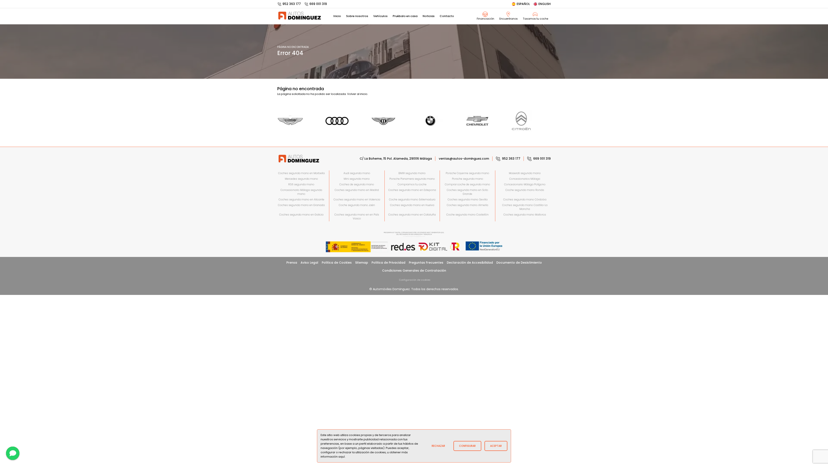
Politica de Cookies (337, 262)
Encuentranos (508, 18)
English (544, 4)
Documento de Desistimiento (519, 262)
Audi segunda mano (356, 173)
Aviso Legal (309, 262)
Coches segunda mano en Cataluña (412, 214)
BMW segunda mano (412, 173)
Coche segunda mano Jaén (357, 205)
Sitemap (361, 262)
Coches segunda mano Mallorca (524, 214)
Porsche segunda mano (467, 179)
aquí (341, 457)
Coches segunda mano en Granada (301, 205)
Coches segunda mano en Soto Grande (467, 192)
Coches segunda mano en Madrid (357, 190)
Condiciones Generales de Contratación (414, 270)
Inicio (337, 16)
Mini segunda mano (357, 179)
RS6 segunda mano (301, 184)
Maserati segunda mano (525, 173)
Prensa (291, 262)
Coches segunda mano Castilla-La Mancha (524, 207)
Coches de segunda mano (356, 184)
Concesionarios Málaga (524, 179)
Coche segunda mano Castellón (467, 214)
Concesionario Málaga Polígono (525, 184)
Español (523, 4)
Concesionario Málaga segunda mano (301, 192)
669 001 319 (318, 4)
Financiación (485, 18)
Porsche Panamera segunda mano (412, 179)
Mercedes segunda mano (301, 179)
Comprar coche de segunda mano (467, 184)
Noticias (428, 16)
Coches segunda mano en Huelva (412, 205)
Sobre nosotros (357, 16)
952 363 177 (291, 4)
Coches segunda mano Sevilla (468, 199)
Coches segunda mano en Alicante (301, 199)
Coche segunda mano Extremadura (412, 199)
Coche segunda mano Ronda (524, 190)
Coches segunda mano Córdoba (524, 199)
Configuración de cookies (414, 280)
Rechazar (438, 446)
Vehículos (380, 16)
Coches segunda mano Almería (467, 205)
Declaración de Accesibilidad (470, 262)
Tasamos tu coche (535, 18)
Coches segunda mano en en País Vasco (356, 216)
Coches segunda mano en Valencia (357, 199)
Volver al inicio (357, 94)
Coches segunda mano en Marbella (301, 173)
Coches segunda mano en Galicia (301, 214)
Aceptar (496, 446)
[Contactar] (12, 453)
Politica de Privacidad (388, 262)
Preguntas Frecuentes (426, 262)
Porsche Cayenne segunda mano (467, 173)
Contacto (447, 16)
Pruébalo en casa (405, 16)
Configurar (467, 446)
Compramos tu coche (412, 184)
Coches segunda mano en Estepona (412, 190)
